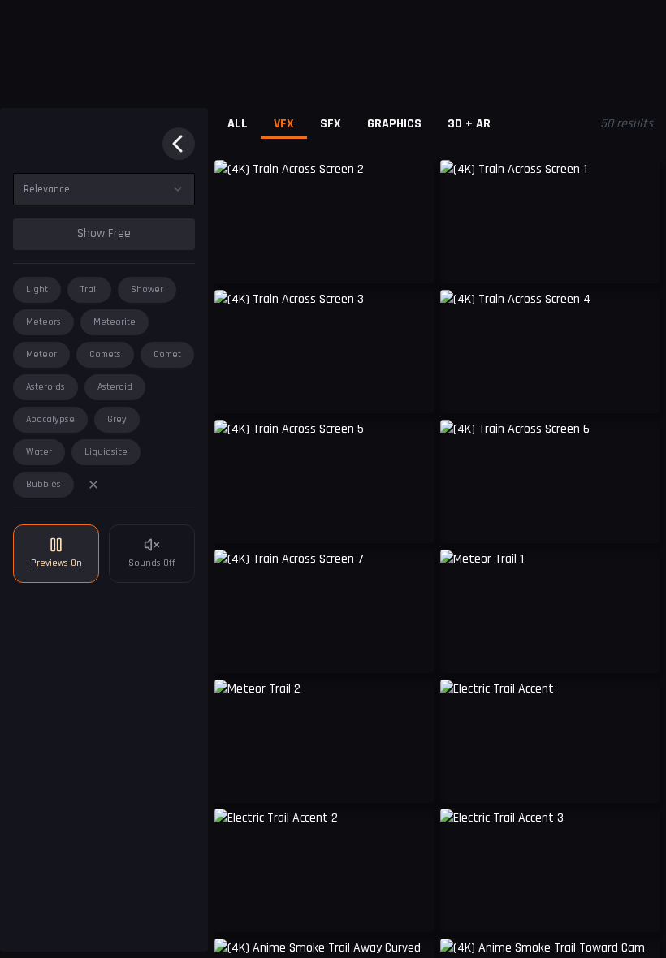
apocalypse (50, 419)
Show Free (104, 233)
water (39, 452)
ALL (237, 123)
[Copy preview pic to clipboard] (237, 259)
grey (117, 419)
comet (167, 354)
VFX (284, 123)
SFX (330, 123)
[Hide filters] (178, 143)
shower (147, 289)
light (37, 289)
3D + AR (469, 123)
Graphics (394, 123)
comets (105, 354)
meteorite (114, 322)
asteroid (114, 387)
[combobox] (104, 189)
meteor (41, 354)
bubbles (43, 484)
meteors (43, 322)
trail (89, 289)
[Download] (411, 259)
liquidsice (106, 452)
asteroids (45, 387)
